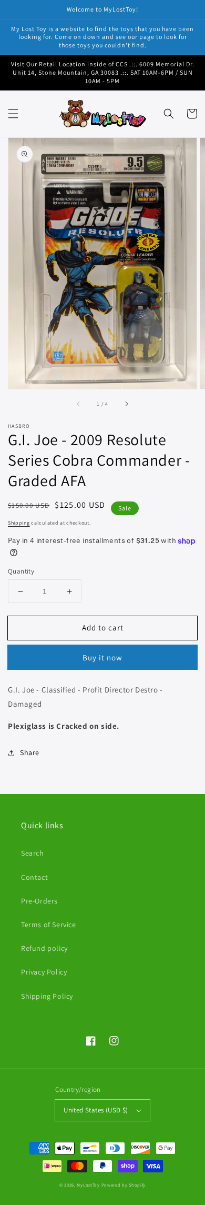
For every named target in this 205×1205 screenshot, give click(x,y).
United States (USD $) (96, 1110)
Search (32, 853)
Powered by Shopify (123, 1185)
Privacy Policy (44, 972)
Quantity (21, 571)
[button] (13, 113)
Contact (34, 877)
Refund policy (44, 948)
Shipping (19, 522)
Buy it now (102, 657)
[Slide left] (78, 403)
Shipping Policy (47, 996)
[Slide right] (126, 403)
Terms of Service (48, 924)
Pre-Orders (39, 901)
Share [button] (29, 752)
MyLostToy (88, 1185)
